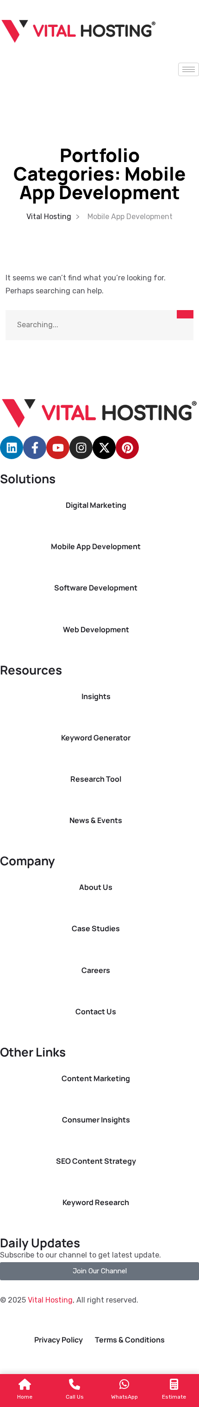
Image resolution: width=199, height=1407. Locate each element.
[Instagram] (81, 447)
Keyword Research (95, 1202)
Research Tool (95, 779)
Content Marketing (96, 1078)
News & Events (95, 820)
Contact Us (95, 1011)
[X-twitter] (104, 447)
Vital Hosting (50, 1300)
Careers (95, 970)
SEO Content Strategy (96, 1161)
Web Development (96, 629)
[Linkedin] (11, 447)
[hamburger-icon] (188, 69)
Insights (96, 696)
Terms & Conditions (130, 1340)
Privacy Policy (58, 1340)
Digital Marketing (96, 505)
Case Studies (96, 928)
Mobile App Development (96, 546)
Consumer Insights (96, 1119)
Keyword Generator (96, 737)
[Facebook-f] (34, 447)
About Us (95, 887)
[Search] (185, 314)
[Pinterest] (127, 447)
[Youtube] (57, 447)
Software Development (95, 588)
